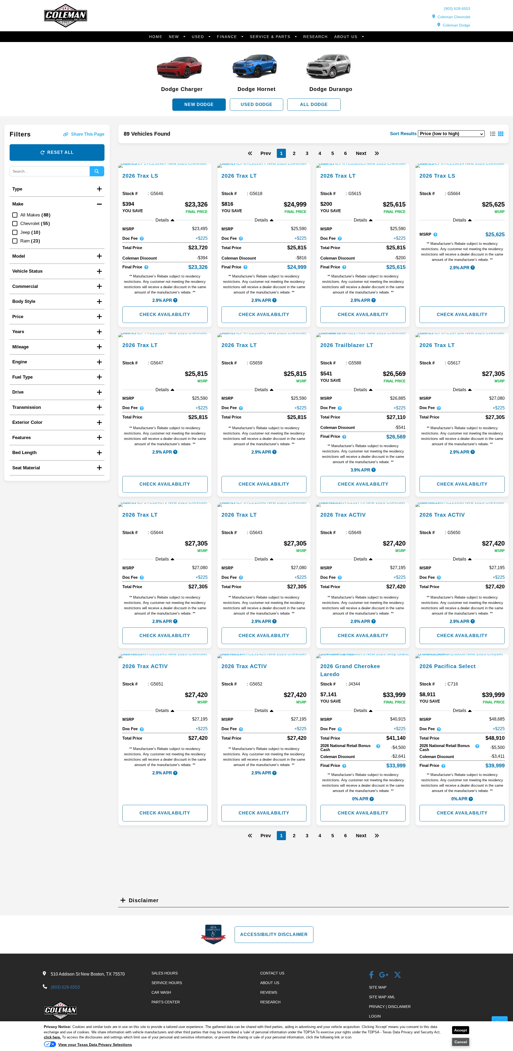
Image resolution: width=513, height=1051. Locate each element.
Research (315, 37)
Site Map (377, 987)
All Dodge (314, 104)
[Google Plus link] (383, 975)
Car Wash (161, 992)
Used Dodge (257, 104)
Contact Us (272, 973)
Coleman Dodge (456, 25)
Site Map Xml (382, 997)
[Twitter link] (397, 975)
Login (375, 1016)
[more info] (165, 165)
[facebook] (371, 975)
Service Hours (166, 983)
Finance (228, 37)
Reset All (60, 152)
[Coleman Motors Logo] (65, 26)
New (175, 37)
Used (199, 37)
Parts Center (165, 1002)
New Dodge (199, 104)
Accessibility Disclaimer (274, 934)
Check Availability (164, 314)
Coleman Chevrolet (454, 17)
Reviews (268, 992)
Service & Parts (271, 37)
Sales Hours (164, 973)
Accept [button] (460, 1030)
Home (155, 37)
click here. (52, 1037)
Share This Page (87, 134)
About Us (346, 37)
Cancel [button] (460, 1042)
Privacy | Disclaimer (390, 1006)
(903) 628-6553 (457, 8)
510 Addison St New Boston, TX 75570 (88, 974)
